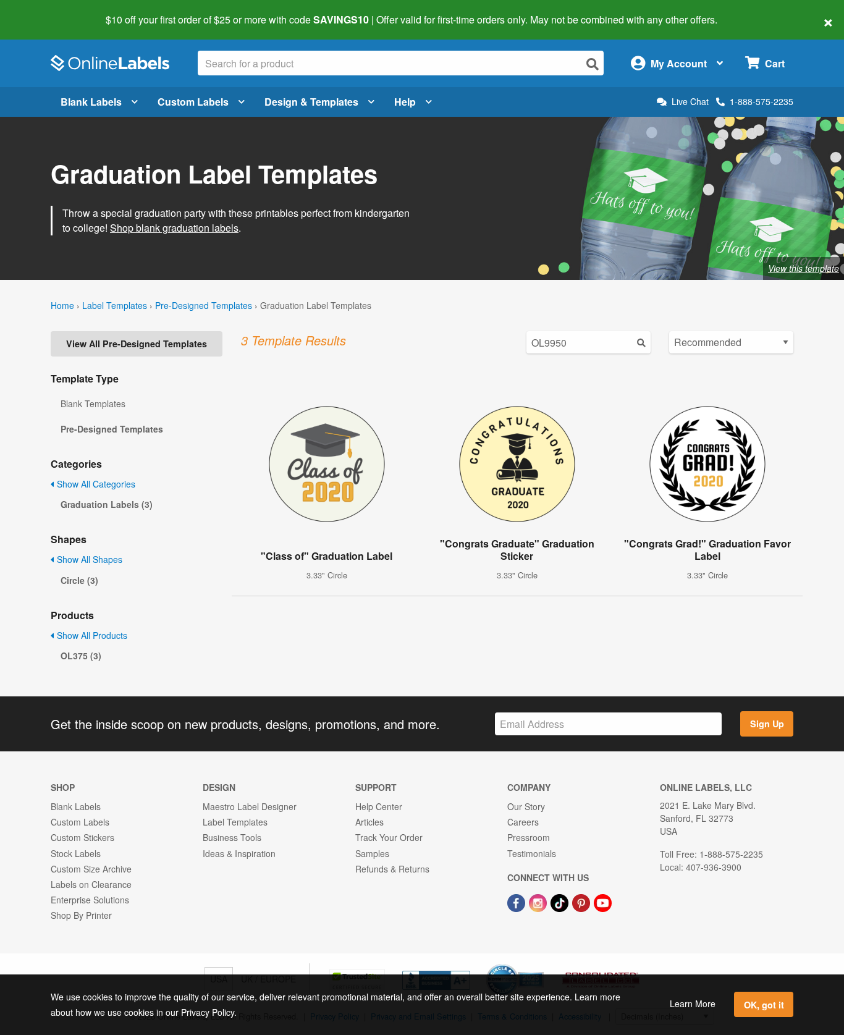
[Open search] (592, 64)
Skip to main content (45, 11)
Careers (523, 822)
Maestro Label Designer (250, 806)
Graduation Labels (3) (107, 504)
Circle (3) (79, 580)
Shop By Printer (81, 915)
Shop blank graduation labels (174, 228)
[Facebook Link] (517, 901)
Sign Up (767, 723)
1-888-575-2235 (761, 101)
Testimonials (531, 853)
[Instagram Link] (539, 901)
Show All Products (90, 635)
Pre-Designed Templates (203, 305)
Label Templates (114, 305)
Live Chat (690, 101)
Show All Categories (94, 484)
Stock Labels (76, 853)
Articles (369, 822)
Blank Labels (91, 102)
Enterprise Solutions (90, 899)
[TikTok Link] (561, 901)
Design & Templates (311, 102)
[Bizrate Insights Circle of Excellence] (539, 965)
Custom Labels (193, 102)
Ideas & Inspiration (239, 853)
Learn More (692, 1003)
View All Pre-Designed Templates (136, 343)
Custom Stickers (82, 837)
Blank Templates (93, 403)
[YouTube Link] (603, 901)
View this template (803, 268)
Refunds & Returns (392, 869)
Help (405, 102)
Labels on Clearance (91, 884)
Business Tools (232, 837)
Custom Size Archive (91, 869)
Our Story (526, 806)
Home (62, 305)
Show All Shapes (88, 559)
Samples (372, 853)
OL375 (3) (81, 655)
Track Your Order (389, 837)
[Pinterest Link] (582, 901)
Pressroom (528, 837)
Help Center (378, 806)
